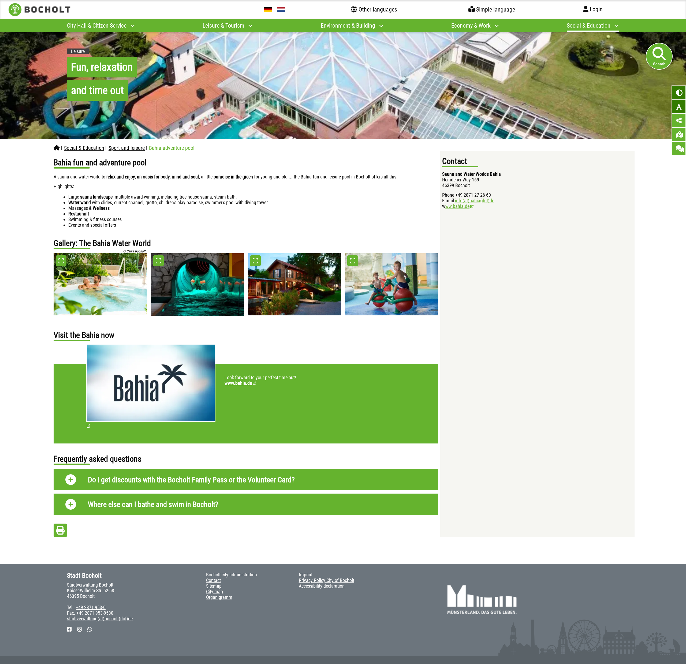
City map (214, 591)
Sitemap (214, 586)
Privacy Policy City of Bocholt (326, 580)
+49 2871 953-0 (91, 607)
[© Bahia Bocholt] (100, 284)
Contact (213, 580)
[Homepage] (57, 148)
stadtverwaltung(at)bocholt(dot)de (100, 618)
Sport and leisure (127, 148)
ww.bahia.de (457, 206)
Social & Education (84, 148)
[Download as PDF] (60, 532)
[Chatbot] (678, 148)
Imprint (305, 574)
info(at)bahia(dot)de (474, 200)
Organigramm (219, 597)
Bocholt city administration (231, 574)
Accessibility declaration (322, 586)
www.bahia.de (238, 383)
